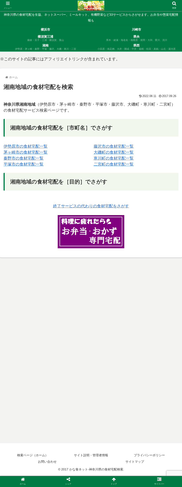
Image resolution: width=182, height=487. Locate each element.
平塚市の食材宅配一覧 (24, 164)
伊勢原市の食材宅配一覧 (25, 146)
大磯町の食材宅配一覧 (114, 152)
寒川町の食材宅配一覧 (114, 158)
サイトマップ (134, 461)
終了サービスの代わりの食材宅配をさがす (91, 206)
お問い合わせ (47, 461)
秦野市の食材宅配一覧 (24, 158)
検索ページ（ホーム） (32, 455)
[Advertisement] (91, 292)
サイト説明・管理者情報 (91, 455)
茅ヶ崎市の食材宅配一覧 (25, 152)
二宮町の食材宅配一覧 (114, 164)
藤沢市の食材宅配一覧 (114, 146)
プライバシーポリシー (149, 455)
